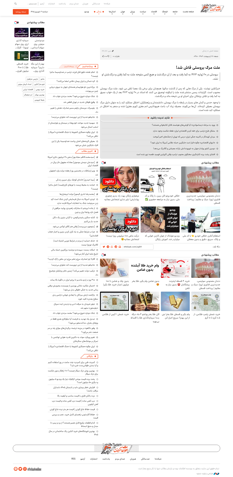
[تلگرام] (16, 469)
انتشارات (51, 3)
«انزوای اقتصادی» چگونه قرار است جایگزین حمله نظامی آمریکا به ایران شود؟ (182, 142)
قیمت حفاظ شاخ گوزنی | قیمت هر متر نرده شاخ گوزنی (72, 409)
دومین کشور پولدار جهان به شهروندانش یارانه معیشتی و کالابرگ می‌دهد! (184, 148)
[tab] (89, 66)
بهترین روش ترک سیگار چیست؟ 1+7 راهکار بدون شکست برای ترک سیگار (73, 372)
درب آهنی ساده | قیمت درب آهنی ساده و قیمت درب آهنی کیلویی (75, 402)
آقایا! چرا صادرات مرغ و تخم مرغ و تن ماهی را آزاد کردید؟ (71, 259)
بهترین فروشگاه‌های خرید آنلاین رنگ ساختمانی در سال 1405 (73, 433)
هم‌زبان (85, 3)
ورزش (132, 11)
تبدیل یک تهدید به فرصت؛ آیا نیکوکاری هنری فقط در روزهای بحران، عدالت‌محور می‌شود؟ (74, 321)
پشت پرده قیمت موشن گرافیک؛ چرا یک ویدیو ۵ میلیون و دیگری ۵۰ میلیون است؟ (73, 380)
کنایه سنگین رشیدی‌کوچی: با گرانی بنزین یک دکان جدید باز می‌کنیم (75, 219)
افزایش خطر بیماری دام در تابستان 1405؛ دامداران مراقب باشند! (75, 389)
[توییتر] (20, 469)
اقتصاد (154, 11)
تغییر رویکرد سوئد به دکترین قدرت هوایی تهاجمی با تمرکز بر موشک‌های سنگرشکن (74, 339)
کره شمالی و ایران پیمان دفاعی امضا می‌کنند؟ (76, 81)
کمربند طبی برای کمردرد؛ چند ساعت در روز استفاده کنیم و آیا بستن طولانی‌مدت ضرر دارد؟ (73, 364)
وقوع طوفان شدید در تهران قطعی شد (79, 102)
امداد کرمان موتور (24, 84)
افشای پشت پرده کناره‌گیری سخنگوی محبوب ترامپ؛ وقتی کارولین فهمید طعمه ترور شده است (175, 154)
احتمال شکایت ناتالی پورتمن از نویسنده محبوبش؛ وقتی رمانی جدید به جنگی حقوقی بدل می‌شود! (73, 287)
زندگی (99, 11)
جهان (123, 11)
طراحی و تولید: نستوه (205, 473)
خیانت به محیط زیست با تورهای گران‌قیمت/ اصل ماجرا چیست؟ (73, 187)
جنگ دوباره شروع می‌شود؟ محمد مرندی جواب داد (74, 96)
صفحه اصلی (213, 50)
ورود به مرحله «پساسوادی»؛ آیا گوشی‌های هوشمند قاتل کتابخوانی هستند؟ (183, 125)
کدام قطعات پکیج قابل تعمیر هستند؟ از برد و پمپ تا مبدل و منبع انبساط (74, 424)
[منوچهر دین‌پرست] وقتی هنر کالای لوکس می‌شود (74, 226)
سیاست (143, 11)
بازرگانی (90, 356)
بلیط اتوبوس (39, 99)
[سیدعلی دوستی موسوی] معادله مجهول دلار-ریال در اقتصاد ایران (74, 164)
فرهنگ (165, 11)
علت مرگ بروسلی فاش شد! (198, 68)
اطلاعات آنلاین (212, 8)
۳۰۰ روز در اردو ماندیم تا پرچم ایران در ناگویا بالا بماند (72, 280)
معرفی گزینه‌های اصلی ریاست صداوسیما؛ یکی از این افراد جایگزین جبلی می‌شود (75, 143)
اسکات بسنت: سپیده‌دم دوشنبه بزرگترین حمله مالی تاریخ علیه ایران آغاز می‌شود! (74, 252)
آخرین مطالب (87, 151)
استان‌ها (112, 11)
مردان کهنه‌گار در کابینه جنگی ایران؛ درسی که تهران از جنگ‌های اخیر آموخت (184, 137)
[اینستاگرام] (25, 469)
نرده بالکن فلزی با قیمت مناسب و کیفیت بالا (76, 396)
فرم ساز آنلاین (39, 84)
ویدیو (86, 11)
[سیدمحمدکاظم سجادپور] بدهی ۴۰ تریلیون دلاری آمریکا (71, 157)
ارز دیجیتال (28, 94)
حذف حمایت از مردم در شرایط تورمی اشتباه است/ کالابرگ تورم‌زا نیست (75, 243)
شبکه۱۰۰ (107, 3)
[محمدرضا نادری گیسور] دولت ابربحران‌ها (77, 194)
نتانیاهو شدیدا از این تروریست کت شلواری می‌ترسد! (73, 117)
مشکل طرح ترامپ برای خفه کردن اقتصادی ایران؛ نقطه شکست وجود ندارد (184, 131)
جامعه (175, 11)
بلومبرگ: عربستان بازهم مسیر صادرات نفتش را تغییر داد (74, 110)
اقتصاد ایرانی (28, 89)
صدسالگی (96, 3)
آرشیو (42, 3)
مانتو (42, 79)
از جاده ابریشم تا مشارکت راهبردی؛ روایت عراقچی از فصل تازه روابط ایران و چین (75, 210)
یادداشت (62, 3)
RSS (73, 459)
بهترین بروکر (39, 94)
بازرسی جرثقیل (32, 79)
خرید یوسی (40, 89)
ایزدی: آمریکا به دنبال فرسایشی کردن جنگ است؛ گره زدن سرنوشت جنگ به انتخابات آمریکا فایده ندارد (74, 201)
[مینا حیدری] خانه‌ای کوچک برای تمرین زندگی (75, 180)
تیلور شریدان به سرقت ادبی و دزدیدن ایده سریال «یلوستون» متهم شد (76, 306)
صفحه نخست (188, 11)
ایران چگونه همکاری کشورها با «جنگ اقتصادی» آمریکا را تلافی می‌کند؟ (73, 134)
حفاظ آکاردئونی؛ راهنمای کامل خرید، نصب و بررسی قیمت (75, 416)
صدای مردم (74, 3)
